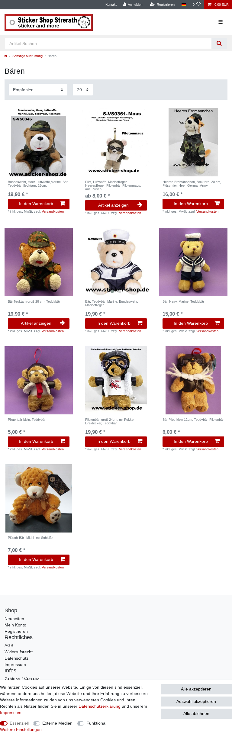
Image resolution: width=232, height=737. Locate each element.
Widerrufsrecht (19, 651)
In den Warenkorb (36, 203)
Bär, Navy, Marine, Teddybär (183, 301)
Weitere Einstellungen (21, 729)
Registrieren (16, 631)
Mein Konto (15, 625)
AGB (9, 645)
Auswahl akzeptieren (196, 701)
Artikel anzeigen (113, 205)
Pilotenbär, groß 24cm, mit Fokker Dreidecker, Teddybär (110, 421)
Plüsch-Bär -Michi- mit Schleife (30, 537)
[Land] (183, 4)
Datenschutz (16, 658)
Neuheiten (14, 618)
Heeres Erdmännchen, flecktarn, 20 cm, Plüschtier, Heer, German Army (192, 183)
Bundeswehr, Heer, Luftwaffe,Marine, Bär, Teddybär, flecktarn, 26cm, (38, 183)
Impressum (15, 664)
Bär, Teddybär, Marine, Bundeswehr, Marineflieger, (111, 303)
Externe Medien (57, 723)
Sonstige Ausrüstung (27, 56)
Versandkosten (53, 211)
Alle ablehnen (196, 713)
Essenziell (19, 723)
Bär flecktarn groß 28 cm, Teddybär (34, 301)
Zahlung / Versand (22, 679)
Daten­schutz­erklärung (100, 706)
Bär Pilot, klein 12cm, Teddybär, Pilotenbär (193, 419)
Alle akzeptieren (196, 689)
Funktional (96, 723)
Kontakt (111, 4)
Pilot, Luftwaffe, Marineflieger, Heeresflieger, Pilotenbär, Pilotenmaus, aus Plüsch (113, 185)
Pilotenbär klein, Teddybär (27, 419)
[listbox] (116, 262)
